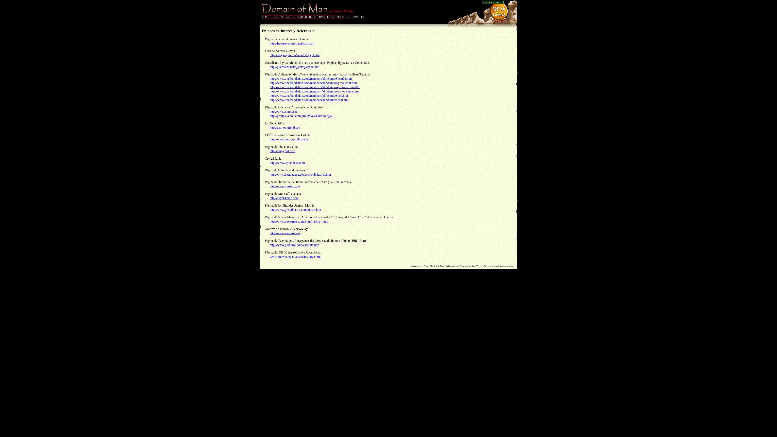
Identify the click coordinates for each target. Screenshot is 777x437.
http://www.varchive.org (285, 233)
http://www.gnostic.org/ (285, 186)
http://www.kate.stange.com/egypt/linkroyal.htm (300, 174)
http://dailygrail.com (282, 151)
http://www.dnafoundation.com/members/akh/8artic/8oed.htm (309, 95)
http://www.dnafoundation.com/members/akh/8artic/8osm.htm (309, 100)
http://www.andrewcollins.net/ (289, 139)
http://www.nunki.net (283, 111)
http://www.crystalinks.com (287, 162)
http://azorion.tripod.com (285, 127)
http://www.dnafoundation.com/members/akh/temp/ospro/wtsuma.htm (314, 91)
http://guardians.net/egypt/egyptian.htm (294, 67)
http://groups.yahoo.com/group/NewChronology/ (301, 115)
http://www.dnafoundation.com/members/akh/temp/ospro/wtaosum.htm (315, 87)
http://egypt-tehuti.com (284, 198)
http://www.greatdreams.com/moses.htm (295, 209)
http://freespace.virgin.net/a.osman (291, 43)
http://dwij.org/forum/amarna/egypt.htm (295, 55)
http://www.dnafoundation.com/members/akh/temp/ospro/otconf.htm (313, 83)
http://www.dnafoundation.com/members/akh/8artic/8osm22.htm (311, 78)
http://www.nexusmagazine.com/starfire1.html (299, 221)
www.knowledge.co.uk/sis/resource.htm (295, 256)
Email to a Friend (493, 2)
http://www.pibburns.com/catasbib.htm (294, 245)
